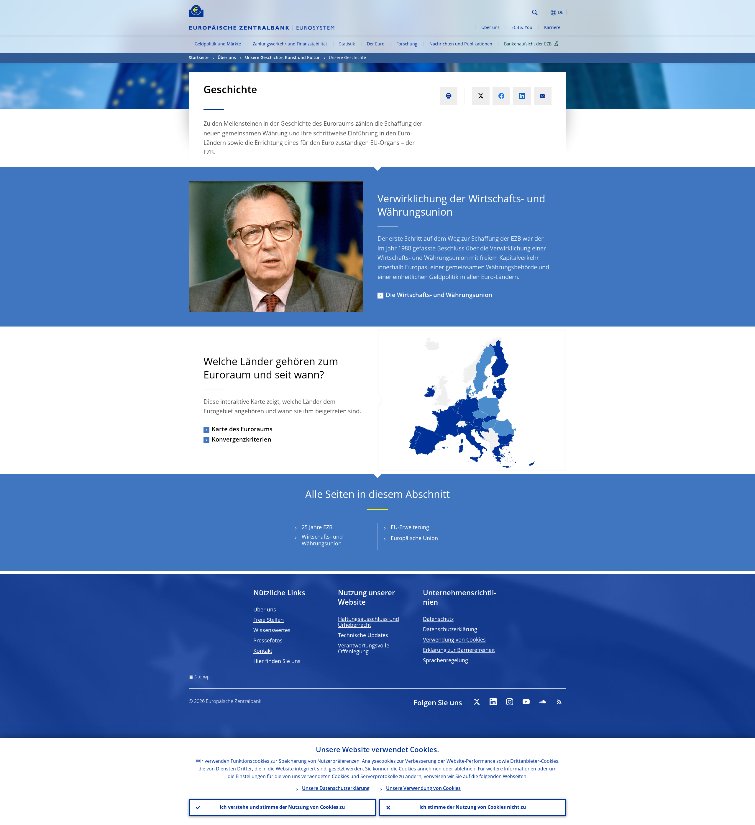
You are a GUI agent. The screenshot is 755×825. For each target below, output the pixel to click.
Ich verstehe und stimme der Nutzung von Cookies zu (282, 807)
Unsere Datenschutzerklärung (336, 788)
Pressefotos (268, 641)
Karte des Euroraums (242, 430)
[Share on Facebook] (501, 96)
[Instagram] (510, 702)
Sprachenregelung (445, 660)
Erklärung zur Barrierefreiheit (459, 650)
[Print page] (448, 96)
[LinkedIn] (493, 702)
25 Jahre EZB (317, 527)
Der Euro (376, 44)
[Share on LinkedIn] (522, 96)
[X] (477, 702)
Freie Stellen (268, 620)
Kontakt (262, 651)
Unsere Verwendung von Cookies (423, 788)
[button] (545, 12)
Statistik (347, 44)
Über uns (490, 28)
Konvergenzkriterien (241, 440)
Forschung (406, 44)
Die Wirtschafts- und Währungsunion (439, 295)
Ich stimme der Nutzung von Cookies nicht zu (472, 807)
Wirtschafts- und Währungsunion (322, 540)
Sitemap (201, 677)
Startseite (199, 58)
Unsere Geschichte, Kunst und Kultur (282, 58)
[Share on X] (481, 96)
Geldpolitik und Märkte (218, 44)
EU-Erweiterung (410, 527)
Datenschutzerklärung (450, 629)
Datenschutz (438, 619)
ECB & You (521, 28)
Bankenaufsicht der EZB (528, 44)
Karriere (552, 28)
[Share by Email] (543, 96)
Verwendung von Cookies (454, 640)
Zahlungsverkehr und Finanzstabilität (290, 44)
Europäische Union (414, 538)
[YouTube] (526, 702)
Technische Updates (363, 635)
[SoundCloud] (543, 702)
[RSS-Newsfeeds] (559, 702)
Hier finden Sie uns (277, 661)
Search (535, 12)
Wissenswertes (271, 630)
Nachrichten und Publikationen (460, 44)
